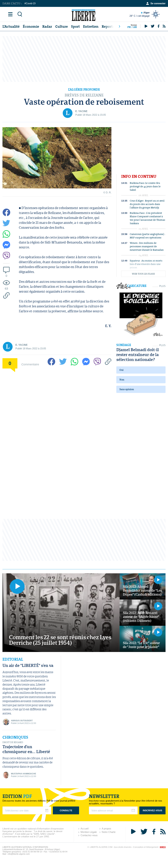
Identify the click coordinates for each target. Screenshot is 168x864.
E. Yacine (81, 111)
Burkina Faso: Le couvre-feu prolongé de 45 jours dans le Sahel (145, 186)
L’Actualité (11, 26)
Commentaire (30, 364)
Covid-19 (30, 3)
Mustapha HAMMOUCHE (23, 774)
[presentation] (119, 26)
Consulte (66, 810)
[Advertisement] (84, 59)
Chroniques (15, 737)
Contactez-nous (89, 835)
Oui (121, 370)
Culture (61, 26)
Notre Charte (109, 832)
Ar (135, 27)
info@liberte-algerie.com (19, 854)
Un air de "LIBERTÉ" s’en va (27, 665)
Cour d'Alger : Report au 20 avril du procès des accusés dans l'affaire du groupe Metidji (147, 204)
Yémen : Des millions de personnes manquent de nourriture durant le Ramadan (147, 246)
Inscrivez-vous (152, 810)
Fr (129, 27)
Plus (162, 286)
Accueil (84, 828)
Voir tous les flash (143, 274)
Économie (31, 26)
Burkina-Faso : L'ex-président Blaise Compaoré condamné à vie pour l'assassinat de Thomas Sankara (147, 218)
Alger (139, 14)
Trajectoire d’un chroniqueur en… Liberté (26, 749)
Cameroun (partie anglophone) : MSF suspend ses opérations (147, 235)
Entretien (90, 26)
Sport (75, 26)
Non (121, 379)
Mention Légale (89, 832)
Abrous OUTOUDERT (22, 720)
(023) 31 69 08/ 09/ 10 (32, 852)
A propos (106, 828)
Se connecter (158, 3)
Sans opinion (126, 389)
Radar (47, 26)
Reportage (110, 26)
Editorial (12, 659)
